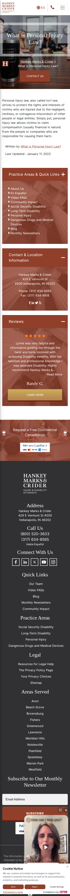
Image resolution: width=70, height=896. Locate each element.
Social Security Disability (28, 206)
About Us (17, 189)
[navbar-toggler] (62, 7)
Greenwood (35, 726)
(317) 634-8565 (40, 291)
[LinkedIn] (25, 562)
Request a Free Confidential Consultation (35, 432)
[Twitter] (34, 562)
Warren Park (35, 763)
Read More (54, 370)
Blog (14, 229)
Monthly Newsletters (25, 233)
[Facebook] (16, 562)
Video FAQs (19, 197)
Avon (35, 701)
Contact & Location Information (26, 258)
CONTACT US (35, 76)
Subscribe (35, 813)
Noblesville (35, 744)
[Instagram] (53, 562)
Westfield (35, 769)
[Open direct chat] (60, 810)
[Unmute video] (46, 847)
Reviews (16, 321)
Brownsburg (35, 713)
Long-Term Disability (25, 211)
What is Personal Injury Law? (41, 146)
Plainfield (35, 751)
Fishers (35, 720)
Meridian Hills (35, 738)
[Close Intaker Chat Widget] (66, 810)
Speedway (35, 757)
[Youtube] (44, 562)
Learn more (35, 394)
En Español (18, 193)
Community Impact (24, 202)
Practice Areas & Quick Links (34, 174)
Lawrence (35, 732)
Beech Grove (35, 707)
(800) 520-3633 (35, 534)
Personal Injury (21, 215)
